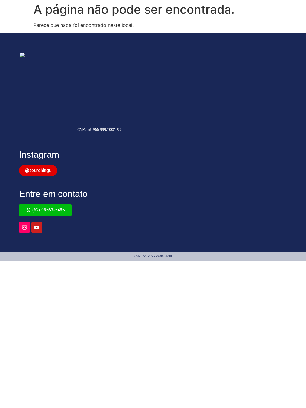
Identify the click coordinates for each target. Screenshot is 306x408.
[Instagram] (24, 227)
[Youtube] (36, 227)
